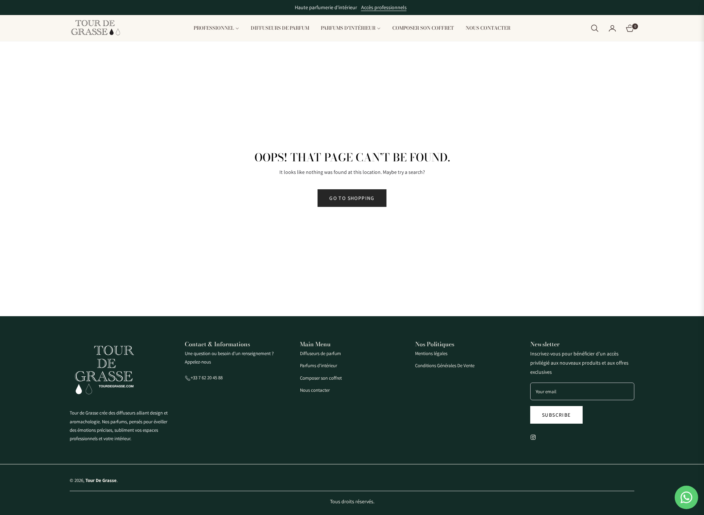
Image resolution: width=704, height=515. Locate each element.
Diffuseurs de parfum (320, 353)
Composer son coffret (321, 378)
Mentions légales (431, 353)
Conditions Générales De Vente (444, 365)
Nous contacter (315, 390)
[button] (595, 28)
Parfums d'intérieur (318, 365)
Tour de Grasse (101, 480)
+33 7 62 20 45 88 (207, 378)
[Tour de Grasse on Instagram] (535, 436)
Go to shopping (352, 198)
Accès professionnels (384, 7)
